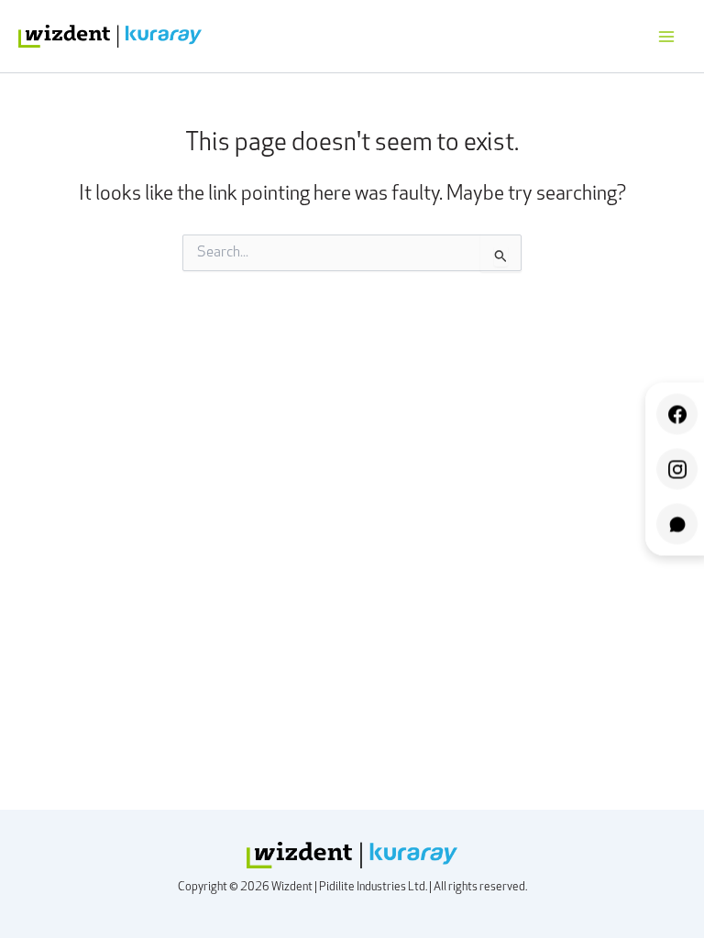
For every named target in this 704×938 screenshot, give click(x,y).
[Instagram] (677, 469)
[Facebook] (677, 414)
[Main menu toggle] (666, 36)
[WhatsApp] (677, 524)
